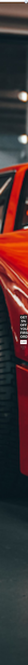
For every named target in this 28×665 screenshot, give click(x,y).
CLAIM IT (23, 342)
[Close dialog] (26, 2)
